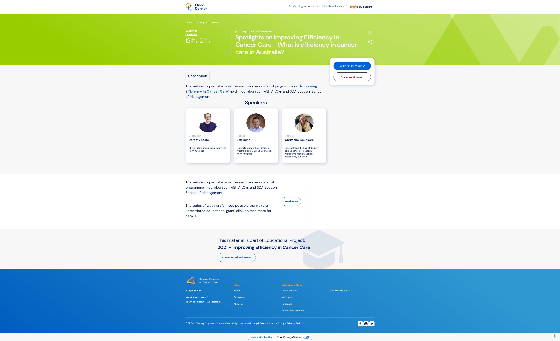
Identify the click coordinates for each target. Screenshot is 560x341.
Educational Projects (293, 310)
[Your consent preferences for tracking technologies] (555, 336)
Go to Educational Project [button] (237, 257)
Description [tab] (197, 76)
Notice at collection (262, 337)
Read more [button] (291, 201)
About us (313, 6)
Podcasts (287, 303)
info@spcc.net (194, 290)
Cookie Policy (276, 323)
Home (189, 22)
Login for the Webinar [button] (352, 65)
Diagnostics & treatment (258, 31)
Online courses (290, 290)
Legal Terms (260, 323)
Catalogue (299, 6)
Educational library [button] (333, 6)
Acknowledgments (340, 290)
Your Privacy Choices (289, 337)
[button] (352, 76)
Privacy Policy (295, 323)
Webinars (287, 297)
